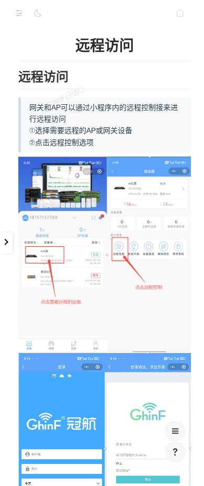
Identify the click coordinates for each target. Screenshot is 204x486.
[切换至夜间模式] (37, 13)
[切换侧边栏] (18, 13)
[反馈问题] (175, 451)
